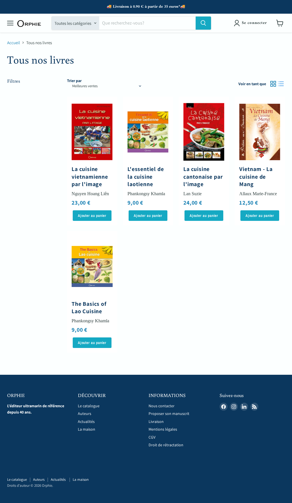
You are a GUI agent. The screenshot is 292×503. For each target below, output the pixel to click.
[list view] (281, 84)
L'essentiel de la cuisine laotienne (145, 176)
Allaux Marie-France (258, 193)
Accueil (13, 42)
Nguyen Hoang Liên (90, 193)
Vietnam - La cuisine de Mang (256, 176)
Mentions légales (163, 429)
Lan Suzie (192, 193)
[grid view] (273, 84)
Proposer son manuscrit (169, 413)
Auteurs (84, 413)
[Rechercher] (203, 23)
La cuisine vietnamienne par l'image (90, 176)
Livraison (156, 421)
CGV (152, 437)
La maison (86, 429)
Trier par (74, 80)
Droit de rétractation (166, 444)
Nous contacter (162, 405)
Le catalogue (89, 405)
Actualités (87, 421)
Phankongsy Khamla (146, 193)
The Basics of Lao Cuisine (89, 307)
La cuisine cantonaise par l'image (203, 176)
